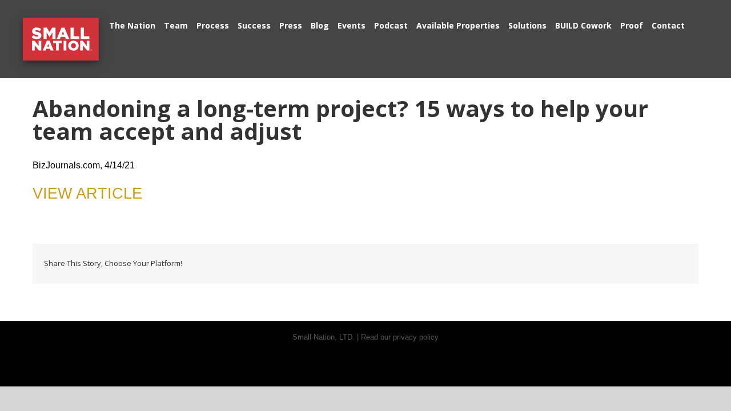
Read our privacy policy (400, 337)
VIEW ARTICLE (87, 193)
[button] (696, 24)
